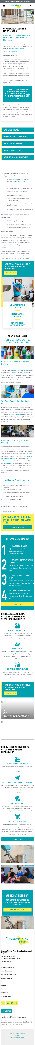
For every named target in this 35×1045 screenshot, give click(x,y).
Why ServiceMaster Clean (8, 974)
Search (8, 1011)
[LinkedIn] (8, 1003)
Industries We (17, 527)
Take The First (17, 909)
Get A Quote (9, 273)
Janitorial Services (17, 649)
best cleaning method (21, 181)
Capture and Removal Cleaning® (19, 370)
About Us (4, 982)
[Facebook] (3, 1003)
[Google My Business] (12, 1003)
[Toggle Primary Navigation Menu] (4, 6)
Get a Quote (4, 989)
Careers (3, 985)
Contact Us (4, 992)
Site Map (17, 1035)
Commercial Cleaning (7, 967)
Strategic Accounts (6, 978)
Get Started (16, 604)
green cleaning (8, 463)
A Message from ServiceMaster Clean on (17, 1)
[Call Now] (31, 6)
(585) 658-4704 (8, 961)
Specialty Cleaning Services (17, 630)
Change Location (6, 996)
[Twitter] (16, 1003)
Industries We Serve (7, 971)
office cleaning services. (15, 414)
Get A (9, 693)
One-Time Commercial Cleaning (17, 669)
